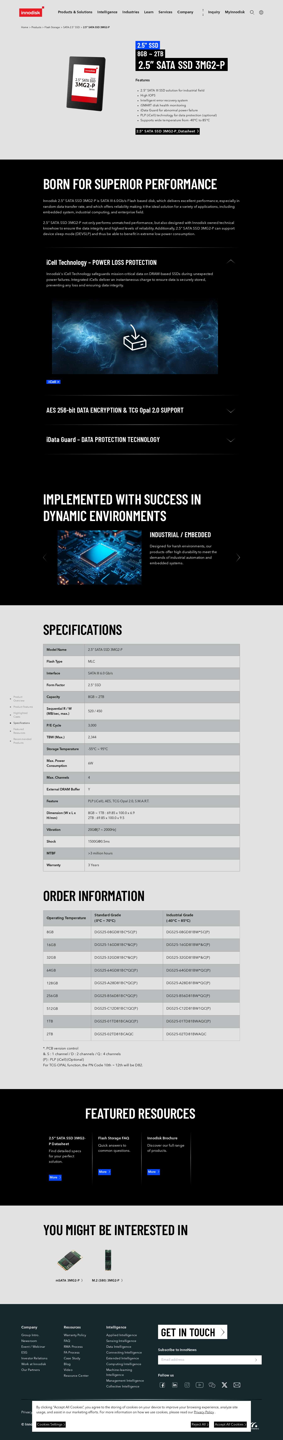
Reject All (199, 1424)
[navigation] (107, 12)
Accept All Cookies (229, 1424)
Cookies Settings (49, 1424)
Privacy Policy (204, 1412)
